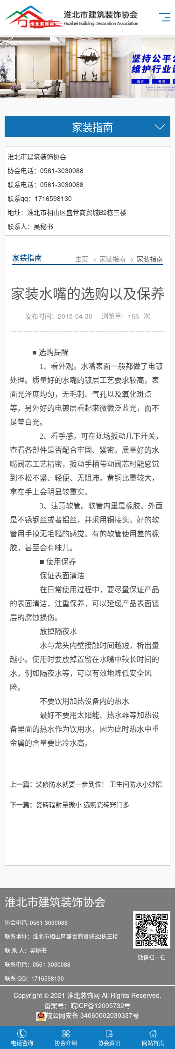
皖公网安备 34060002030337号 (92, 1015)
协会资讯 (109, 1043)
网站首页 (153, 1043)
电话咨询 (22, 1043)
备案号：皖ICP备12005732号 (87, 1005)
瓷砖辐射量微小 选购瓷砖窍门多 (82, 804)
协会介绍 (66, 1043)
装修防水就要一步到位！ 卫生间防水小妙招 (99, 783)
